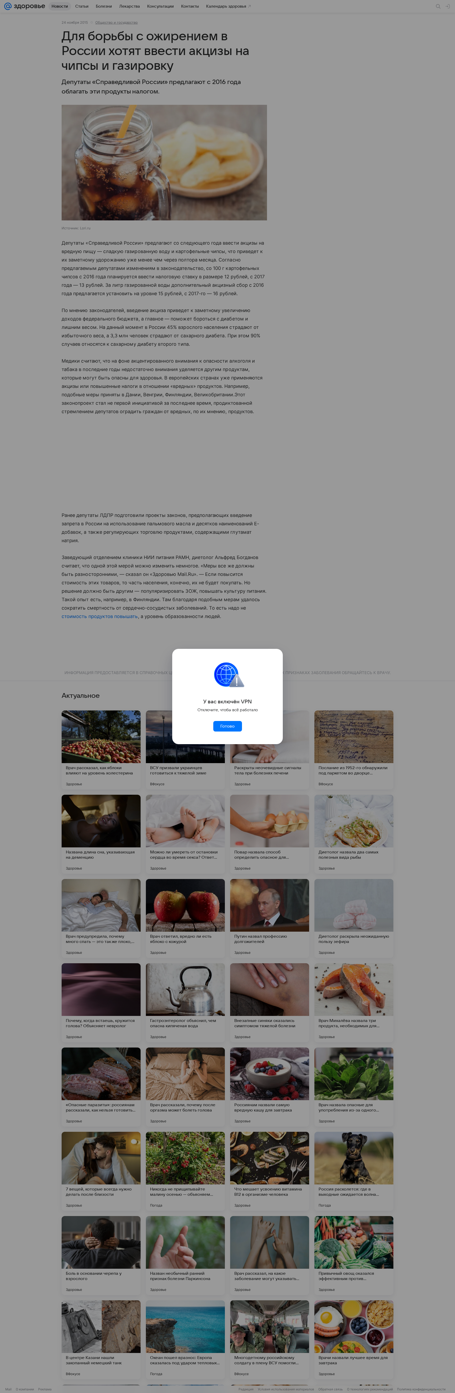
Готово (227, 726)
